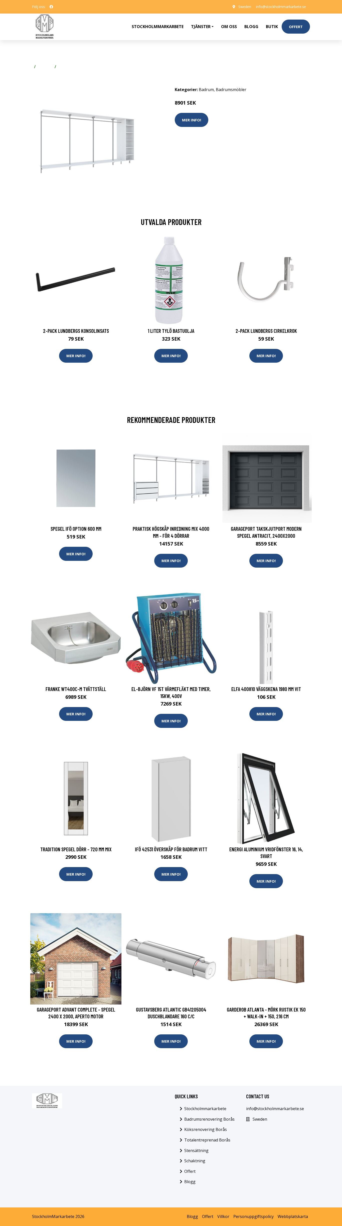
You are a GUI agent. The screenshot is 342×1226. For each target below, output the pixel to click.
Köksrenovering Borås (205, 1129)
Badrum (45, 66)
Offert (296, 26)
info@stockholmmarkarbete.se (281, 6)
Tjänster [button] (201, 26)
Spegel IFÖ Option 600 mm (76, 528)
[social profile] (51, 7)
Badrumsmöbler (73, 66)
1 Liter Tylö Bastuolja (171, 331)
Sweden (244, 6)
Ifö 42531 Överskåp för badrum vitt (171, 849)
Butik (272, 26)
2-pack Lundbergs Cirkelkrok (266, 331)
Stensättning (196, 1150)
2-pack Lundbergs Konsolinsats (76, 331)
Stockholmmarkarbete (158, 26)
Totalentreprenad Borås (207, 1140)
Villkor (223, 1216)
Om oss (229, 26)
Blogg (251, 26)
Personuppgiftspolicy (253, 1216)
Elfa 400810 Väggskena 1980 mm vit (266, 689)
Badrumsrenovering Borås (209, 1119)
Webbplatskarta (293, 1216)
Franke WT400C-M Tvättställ (76, 689)
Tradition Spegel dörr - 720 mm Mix (76, 849)
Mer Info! (191, 119)
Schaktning (194, 1161)
